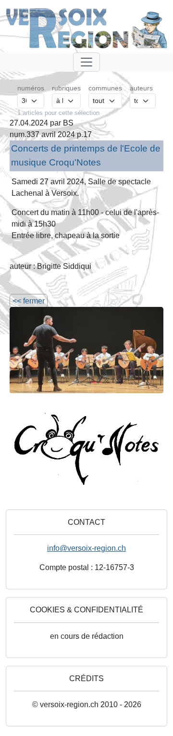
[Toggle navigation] (86, 62)
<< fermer (28, 301)
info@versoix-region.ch (86, 548)
